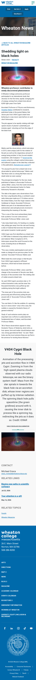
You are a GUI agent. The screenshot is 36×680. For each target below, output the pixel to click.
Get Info (16, 9)
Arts (3, 562)
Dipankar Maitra (6, 110)
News (3, 577)
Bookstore (6, 600)
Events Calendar (8, 596)
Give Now (17, 14)
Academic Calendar (9, 591)
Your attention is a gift (11, 496)
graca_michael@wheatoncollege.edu (14, 474)
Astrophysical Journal (21, 165)
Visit (8, 9)
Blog (3, 581)
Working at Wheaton (10, 610)
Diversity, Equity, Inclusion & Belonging (13, 615)
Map (3, 572)
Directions (6, 567)
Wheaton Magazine (9, 63)
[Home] (9, 3)
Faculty (15, 60)
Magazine (5, 586)
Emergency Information (11, 605)
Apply (26, 9)
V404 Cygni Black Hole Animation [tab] (18, 426)
